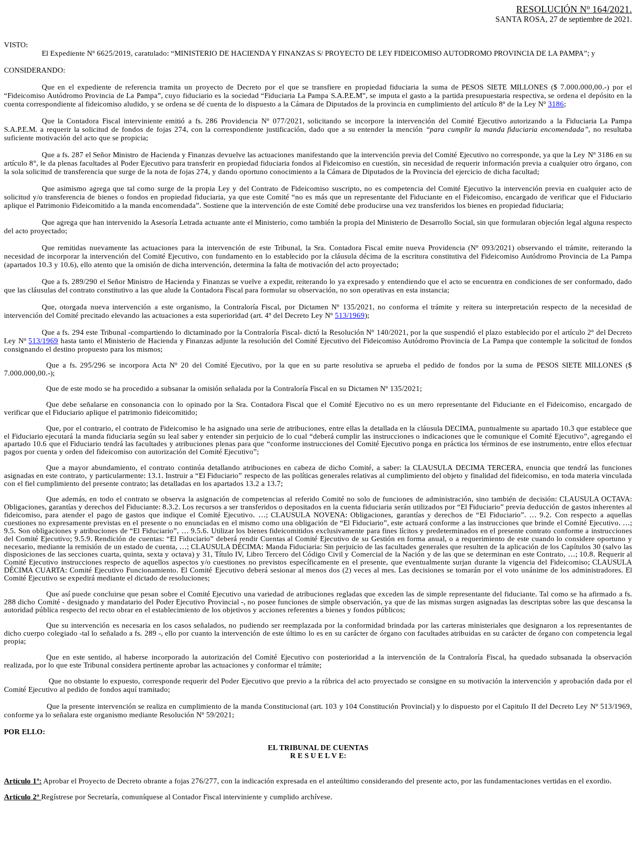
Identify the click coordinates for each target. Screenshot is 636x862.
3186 (556, 104)
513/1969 (350, 315)
